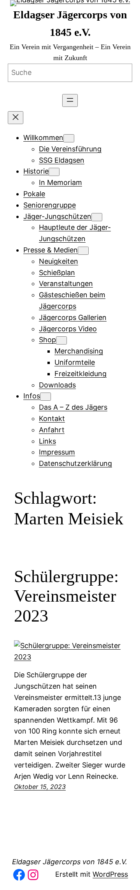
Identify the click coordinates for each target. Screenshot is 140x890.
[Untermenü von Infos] (45, 397)
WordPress (110, 874)
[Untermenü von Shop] (61, 340)
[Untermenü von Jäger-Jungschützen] (96, 217)
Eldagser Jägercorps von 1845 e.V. (69, 862)
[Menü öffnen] (70, 100)
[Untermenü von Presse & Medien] (83, 251)
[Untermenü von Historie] (54, 172)
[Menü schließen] (15, 117)
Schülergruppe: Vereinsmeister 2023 (66, 596)
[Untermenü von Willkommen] (68, 138)
